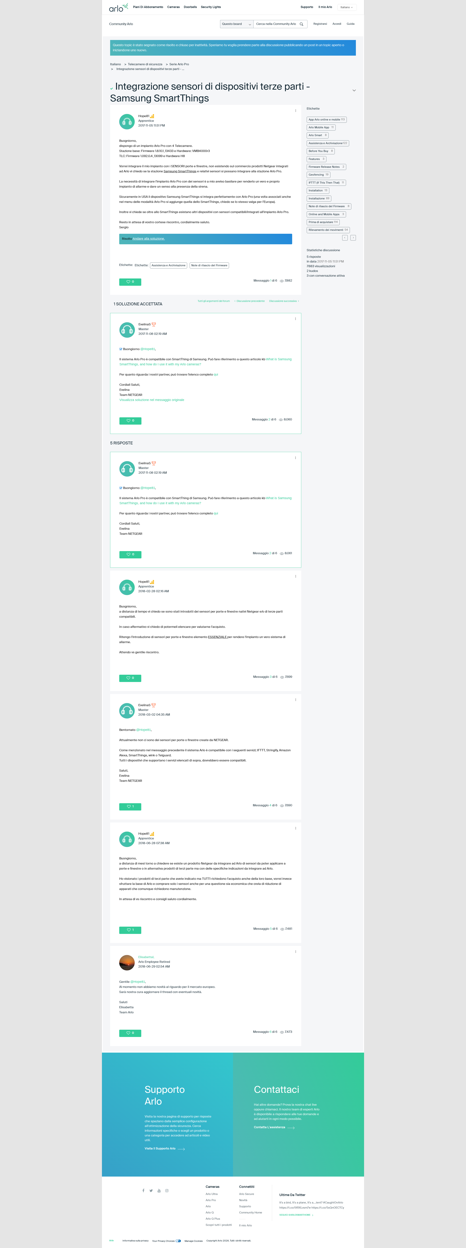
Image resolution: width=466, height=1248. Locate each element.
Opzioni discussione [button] (354, 91)
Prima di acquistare (321, 222)
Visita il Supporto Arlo (160, 1148)
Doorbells (190, 7)
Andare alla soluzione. (149, 238)
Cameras (173, 7)
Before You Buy (318, 151)
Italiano (115, 64)
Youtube (159, 1190)
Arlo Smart (315, 135)
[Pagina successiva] (353, 237)
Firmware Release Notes (324, 167)
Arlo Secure (246, 1194)
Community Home (250, 1212)
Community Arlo (121, 24)
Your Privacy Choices (163, 1241)
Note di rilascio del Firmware (209, 265)
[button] (296, 110)
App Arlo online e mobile (324, 119)
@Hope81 (147, 349)
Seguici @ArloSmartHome (294, 1215)
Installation (316, 190)
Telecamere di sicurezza (145, 64)
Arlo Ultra (212, 1194)
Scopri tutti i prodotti (219, 1225)
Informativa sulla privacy (136, 1241)
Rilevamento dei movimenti (326, 230)
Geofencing (316, 174)
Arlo (208, 1206)
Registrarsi (320, 24)
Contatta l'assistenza (269, 1127)
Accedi (337, 24)
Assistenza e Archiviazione (168, 265)
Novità (243, 1200)
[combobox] (280, 24)
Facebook (143, 1190)
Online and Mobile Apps (324, 214)
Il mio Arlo (325, 7)
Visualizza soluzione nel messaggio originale (151, 400)
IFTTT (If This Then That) (324, 182)
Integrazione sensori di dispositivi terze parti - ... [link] (150, 69)
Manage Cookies (194, 1241)
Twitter (151, 1190)
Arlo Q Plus (213, 1218)
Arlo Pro (211, 1200)
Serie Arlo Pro (179, 64)
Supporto (307, 7)
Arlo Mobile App (319, 127)
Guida (350, 24)
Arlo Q (210, 1212)
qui (216, 374)
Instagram (167, 1190)
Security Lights (211, 7)
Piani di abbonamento (148, 7)
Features (314, 159)
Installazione (317, 198)
